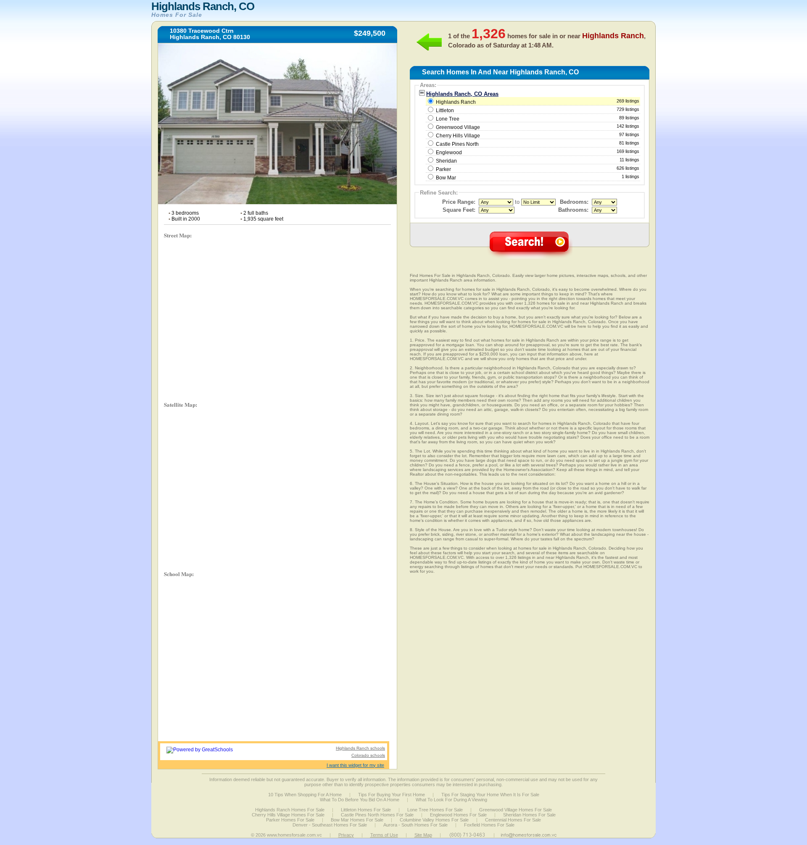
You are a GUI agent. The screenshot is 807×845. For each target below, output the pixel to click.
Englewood (449, 152)
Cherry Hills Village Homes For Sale (288, 814)
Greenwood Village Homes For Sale (515, 809)
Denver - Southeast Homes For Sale (330, 824)
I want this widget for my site (355, 765)
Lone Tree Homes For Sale (435, 809)
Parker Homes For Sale (290, 819)
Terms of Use (384, 834)
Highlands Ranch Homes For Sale (289, 809)
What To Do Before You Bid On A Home (359, 799)
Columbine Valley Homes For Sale (434, 819)
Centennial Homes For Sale (513, 819)
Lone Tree (447, 119)
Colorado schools (368, 755)
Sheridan (446, 161)
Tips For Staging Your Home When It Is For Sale (490, 794)
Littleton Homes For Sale (366, 809)
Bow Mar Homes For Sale (357, 819)
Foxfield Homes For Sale (489, 824)
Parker (443, 169)
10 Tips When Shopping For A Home (305, 794)
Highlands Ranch (537, 101)
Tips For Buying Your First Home (391, 794)
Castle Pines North (457, 144)
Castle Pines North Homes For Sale (377, 814)
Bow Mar (446, 178)
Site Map (423, 834)
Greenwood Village (458, 127)
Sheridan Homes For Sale (529, 814)
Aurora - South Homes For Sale (415, 824)
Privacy (346, 834)
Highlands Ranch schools (360, 748)
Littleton (445, 110)
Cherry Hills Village (458, 136)
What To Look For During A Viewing (451, 799)
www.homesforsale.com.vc (294, 834)
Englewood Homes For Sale (458, 814)
